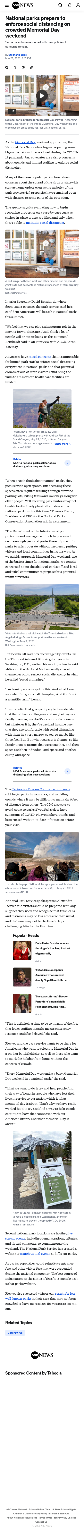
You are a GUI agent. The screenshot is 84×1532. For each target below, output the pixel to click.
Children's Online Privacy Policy (30, 1513)
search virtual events (35, 1253)
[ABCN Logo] (22, 5)
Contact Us (41, 1521)
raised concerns (40, 356)
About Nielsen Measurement (22, 1517)
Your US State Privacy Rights (60, 1509)
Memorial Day (25, 142)
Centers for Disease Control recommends (41, 789)
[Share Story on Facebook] (7, 67)
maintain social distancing (45, 222)
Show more (61, 444)
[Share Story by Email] (23, 67)
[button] (6, 5)
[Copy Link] (31, 67)
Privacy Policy (36, 1509)
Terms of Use (45, 1517)
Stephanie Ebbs (17, 54)
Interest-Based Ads (58, 1513)
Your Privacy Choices (65, 1517)
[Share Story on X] (15, 67)
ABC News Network (16, 1509)
